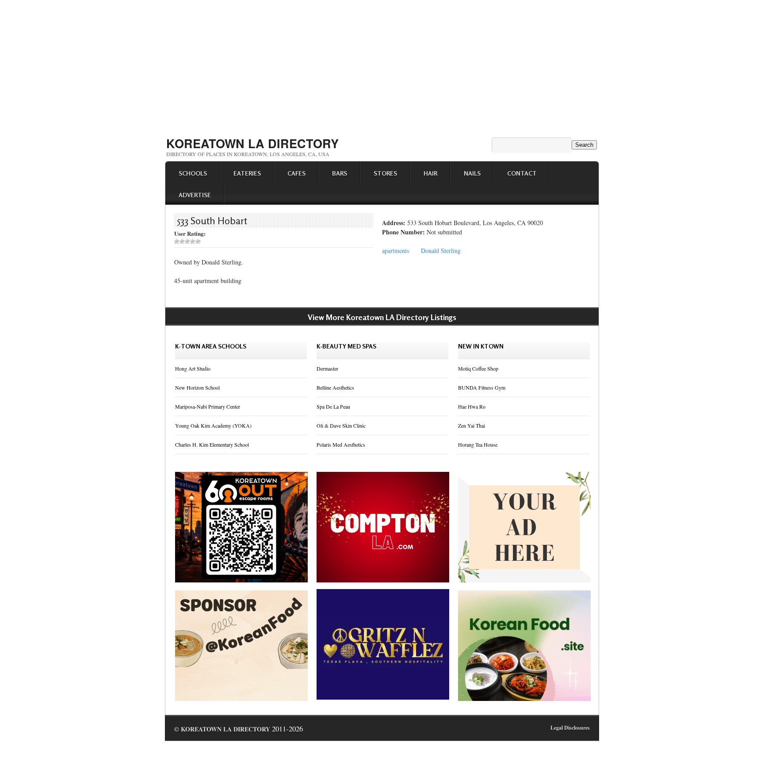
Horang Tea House (477, 444)
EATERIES (247, 173)
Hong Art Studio (192, 368)
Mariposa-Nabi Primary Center (207, 406)
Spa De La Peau (333, 406)
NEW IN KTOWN (481, 346)
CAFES (296, 173)
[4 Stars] (192, 241)
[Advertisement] (382, 65)
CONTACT (522, 173)
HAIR (430, 173)
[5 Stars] (198, 241)
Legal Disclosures (570, 727)
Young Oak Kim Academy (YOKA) (213, 425)
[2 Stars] (182, 241)
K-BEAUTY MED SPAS (346, 346)
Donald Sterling (441, 250)
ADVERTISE (195, 195)
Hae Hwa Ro (471, 406)
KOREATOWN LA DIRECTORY (252, 143)
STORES (385, 173)
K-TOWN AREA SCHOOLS (210, 346)
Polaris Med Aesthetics (341, 444)
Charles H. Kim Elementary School (212, 444)
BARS (339, 173)
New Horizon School (197, 387)
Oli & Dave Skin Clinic (341, 425)
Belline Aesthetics (335, 387)
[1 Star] (177, 241)
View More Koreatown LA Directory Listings (382, 317)
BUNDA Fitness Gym (481, 387)
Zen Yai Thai (471, 425)
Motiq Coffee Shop (478, 368)
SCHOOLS (193, 173)
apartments (395, 250)
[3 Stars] (187, 241)
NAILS (472, 173)
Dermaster (327, 368)
